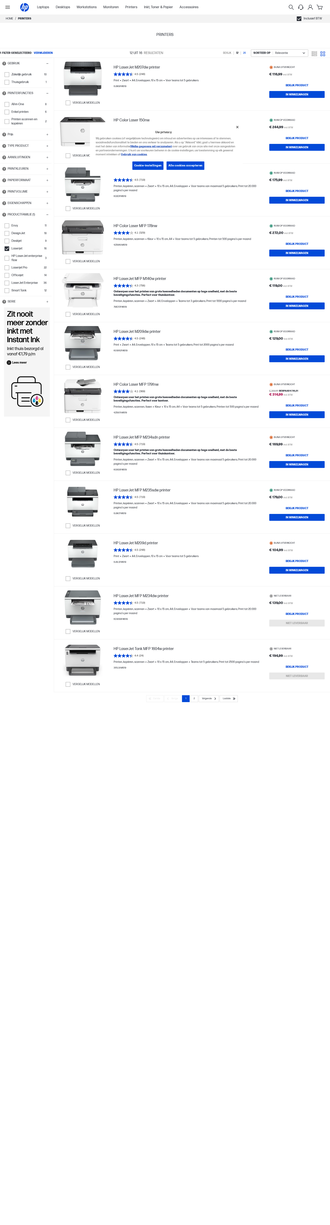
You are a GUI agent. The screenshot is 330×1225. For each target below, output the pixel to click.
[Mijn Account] (310, 7)
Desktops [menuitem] (63, 7)
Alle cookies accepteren (185, 165)
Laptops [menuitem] (43, 7)
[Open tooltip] (4, 63)
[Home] (24, 7)
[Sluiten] (237, 127)
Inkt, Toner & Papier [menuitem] (158, 7)
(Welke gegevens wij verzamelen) (151, 146)
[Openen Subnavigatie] (7, 7)
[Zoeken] (291, 7)
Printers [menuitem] (131, 7)
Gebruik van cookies (134, 154)
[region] (166, 149)
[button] (26, 63)
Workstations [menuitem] (87, 7)
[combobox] (279, 53)
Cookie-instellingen (148, 165)
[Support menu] (301, 7)
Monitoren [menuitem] (111, 7)
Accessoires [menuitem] (189, 7)
